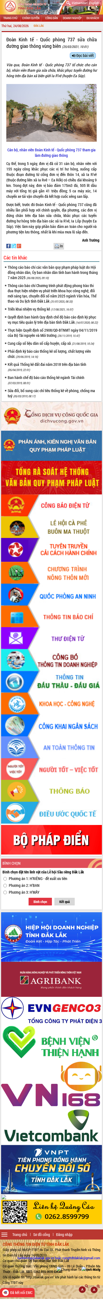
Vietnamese (79, 3)
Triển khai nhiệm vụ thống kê (40, 309)
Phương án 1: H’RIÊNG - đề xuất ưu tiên (38, 878)
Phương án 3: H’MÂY (24, 892)
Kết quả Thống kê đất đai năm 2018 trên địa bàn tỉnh (47, 367)
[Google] (19, 245)
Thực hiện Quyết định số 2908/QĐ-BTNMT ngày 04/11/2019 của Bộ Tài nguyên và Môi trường (52, 333)
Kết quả (64, 901)
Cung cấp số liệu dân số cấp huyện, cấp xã (51, 343)
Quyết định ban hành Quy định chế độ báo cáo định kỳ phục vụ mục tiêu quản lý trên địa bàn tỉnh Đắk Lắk (53, 319)
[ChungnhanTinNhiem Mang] (78, 1269)
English (94, 3)
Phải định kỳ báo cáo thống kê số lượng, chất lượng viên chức (49, 354)
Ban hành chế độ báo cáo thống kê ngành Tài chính (46, 380)
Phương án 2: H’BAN (24, 885)
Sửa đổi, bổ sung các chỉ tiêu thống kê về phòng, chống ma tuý (51, 393)
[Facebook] (9, 245)
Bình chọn (40, 901)
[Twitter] (14, 245)
